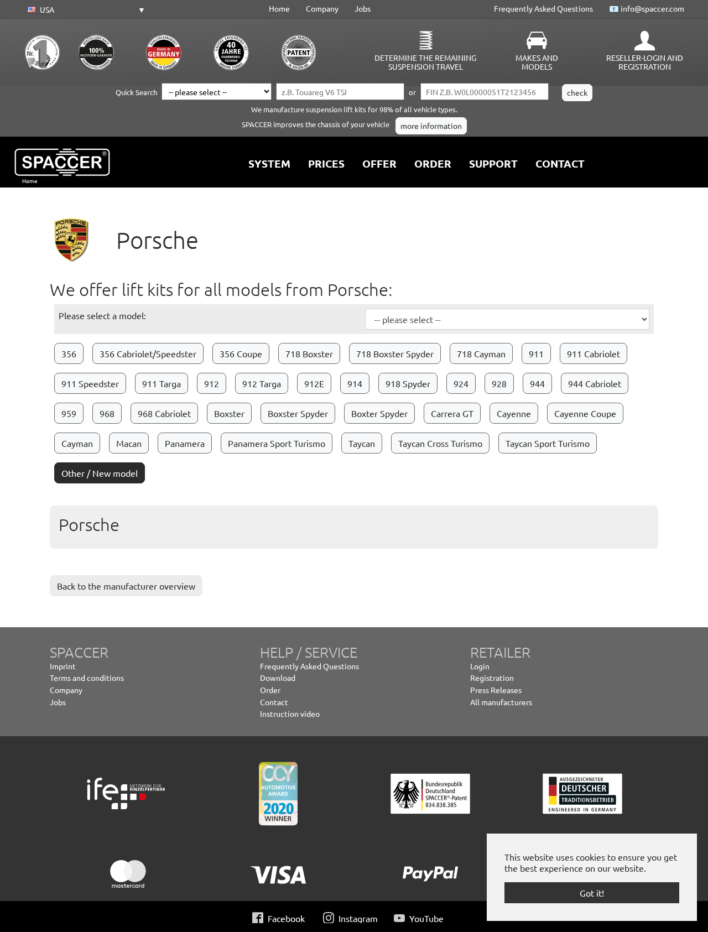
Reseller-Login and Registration (644, 62)
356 (68, 353)
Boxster (229, 413)
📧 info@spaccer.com (646, 8)
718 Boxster (309, 353)
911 (536, 353)
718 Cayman (481, 353)
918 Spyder (408, 383)
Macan (129, 443)
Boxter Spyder (379, 413)
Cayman (77, 443)
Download (277, 678)
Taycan (361, 443)
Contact (274, 702)
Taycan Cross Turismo (440, 443)
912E (314, 383)
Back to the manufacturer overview (126, 585)
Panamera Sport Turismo (276, 443)
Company (322, 8)
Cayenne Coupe (585, 413)
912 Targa (261, 383)
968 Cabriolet (164, 413)
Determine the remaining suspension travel (425, 62)
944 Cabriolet (594, 383)
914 (354, 383)
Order (270, 690)
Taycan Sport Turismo (548, 443)
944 (537, 383)
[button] (84, 10)
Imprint (63, 666)
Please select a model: (102, 315)
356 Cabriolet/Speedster (148, 353)
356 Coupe (241, 353)
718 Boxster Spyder (395, 353)
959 (68, 413)
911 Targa (161, 383)
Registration (492, 678)
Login (480, 666)
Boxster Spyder (298, 413)
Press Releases (496, 690)
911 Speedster (90, 383)
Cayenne (514, 413)
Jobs (363, 8)
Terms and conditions (87, 678)
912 (211, 383)
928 (499, 383)
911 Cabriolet (593, 353)
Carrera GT (452, 413)
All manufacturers (501, 702)
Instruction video (290, 713)
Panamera (185, 443)
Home (279, 8)
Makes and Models (537, 62)
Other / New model (99, 472)
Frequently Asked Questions (543, 8)
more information (431, 126)
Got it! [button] (592, 892)
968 (107, 413)
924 (461, 383)
